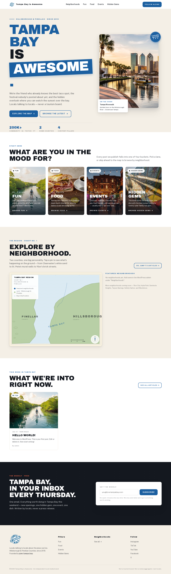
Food (92, 4)
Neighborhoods (73, 4)
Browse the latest (55, 114)
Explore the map (23, 114)
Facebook (134, 554)
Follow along (152, 4)
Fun (85, 4)
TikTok (133, 546)
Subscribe (149, 492)
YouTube (134, 550)
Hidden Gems (113, 4)
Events (101, 4)
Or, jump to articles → (147, 265)
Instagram (134, 542)
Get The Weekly (108, 487)
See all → (98, 542)
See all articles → (149, 385)
